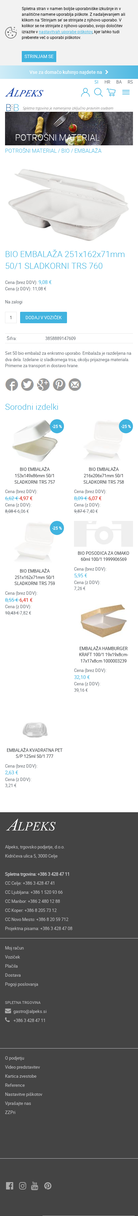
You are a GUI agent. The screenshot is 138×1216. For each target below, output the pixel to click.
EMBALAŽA (87, 150)
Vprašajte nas (18, 1103)
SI (96, 82)
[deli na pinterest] (59, 384)
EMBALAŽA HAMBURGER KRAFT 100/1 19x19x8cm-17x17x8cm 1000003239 (103, 654)
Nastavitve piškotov (23, 1094)
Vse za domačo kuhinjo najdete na (67, 72)
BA (119, 82)
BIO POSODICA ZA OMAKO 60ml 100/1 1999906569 (103, 556)
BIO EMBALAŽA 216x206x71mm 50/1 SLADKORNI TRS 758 (103, 475)
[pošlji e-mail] (75, 384)
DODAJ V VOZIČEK (43, 317)
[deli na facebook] (12, 384)
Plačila (11, 966)
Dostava (13, 975)
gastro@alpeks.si (30, 1011)
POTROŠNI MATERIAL (31, 150)
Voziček (12, 957)
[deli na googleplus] (43, 384)
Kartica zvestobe (21, 1076)
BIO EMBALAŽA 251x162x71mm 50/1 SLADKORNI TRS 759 (34, 577)
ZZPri (10, 1112)
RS (130, 82)
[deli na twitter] (28, 384)
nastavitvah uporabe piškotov (65, 31)
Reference (15, 1085)
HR (107, 82)
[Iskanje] (98, 92)
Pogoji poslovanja (21, 984)
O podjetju (14, 1058)
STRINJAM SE (39, 56)
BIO (66, 150)
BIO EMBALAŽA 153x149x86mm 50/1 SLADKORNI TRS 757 (34, 475)
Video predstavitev (22, 1067)
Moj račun (14, 948)
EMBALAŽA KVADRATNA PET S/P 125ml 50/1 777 (35, 753)
